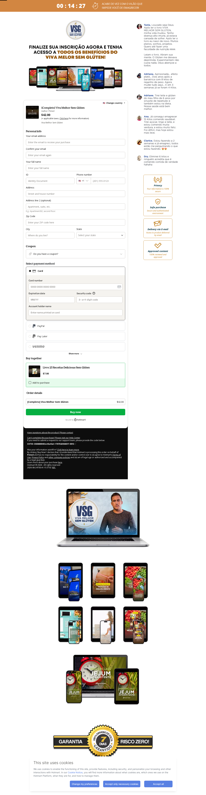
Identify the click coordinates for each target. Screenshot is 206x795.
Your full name (33, 161)
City (28, 229)
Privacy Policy (38, 457)
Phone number (84, 174)
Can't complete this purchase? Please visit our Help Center (53, 437)
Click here (64, 118)
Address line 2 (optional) (38, 200)
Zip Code (30, 216)
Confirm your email (36, 148)
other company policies (59, 457)
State (79, 229)
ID (27, 174)
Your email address (36, 136)
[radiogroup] (75, 309)
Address (30, 187)
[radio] (30, 271)
